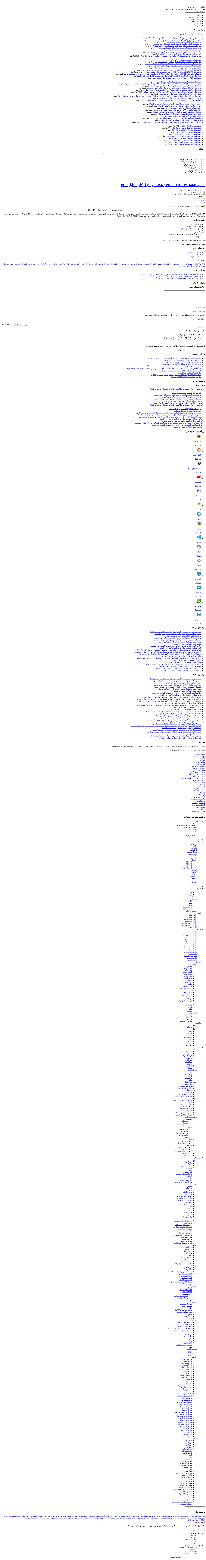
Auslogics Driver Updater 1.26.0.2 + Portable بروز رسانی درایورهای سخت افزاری (172, 90)
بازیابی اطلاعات (186, 1377)
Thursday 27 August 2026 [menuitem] (188, 1547)
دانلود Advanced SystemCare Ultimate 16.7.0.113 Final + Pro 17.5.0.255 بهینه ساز (173, 64)
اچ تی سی (188, 1074)
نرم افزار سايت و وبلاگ (184, 1416)
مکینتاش (198, 1023)
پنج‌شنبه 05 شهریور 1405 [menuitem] (192, 1545)
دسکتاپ (194, 1320)
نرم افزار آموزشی (185, 1404)
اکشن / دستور (187, 994)
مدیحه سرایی (187, 907)
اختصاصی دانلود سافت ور (187, 1178)
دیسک (190, 1035)
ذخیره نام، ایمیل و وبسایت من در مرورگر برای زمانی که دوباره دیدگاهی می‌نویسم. (174, 315)
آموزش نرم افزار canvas (192, 366)
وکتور (33, 1518)
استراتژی (193, 844)
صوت (199, 888)
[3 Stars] (189, 194)
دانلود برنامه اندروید (198, 766)
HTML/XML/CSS (185, 1290)
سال (197, 385)
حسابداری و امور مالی (184, 1196)
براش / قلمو (188, 996)
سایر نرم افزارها (186, 1387)
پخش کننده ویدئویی (185, 1485)
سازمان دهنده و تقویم (184, 1198)
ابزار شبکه (188, 1249)
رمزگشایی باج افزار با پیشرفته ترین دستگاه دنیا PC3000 (181, 728)
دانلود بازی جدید (39, 1516)
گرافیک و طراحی (190, 835)
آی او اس (189, 1119)
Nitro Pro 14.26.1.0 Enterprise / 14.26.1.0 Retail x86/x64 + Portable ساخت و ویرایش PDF (169, 92)
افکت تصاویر (164, 1516)
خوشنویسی (188, 974)
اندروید (190, 1127)
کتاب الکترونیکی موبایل (184, 1088)
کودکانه (189, 895)
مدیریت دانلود (187, 1259)
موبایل (199, 34)
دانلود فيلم (193, 917)
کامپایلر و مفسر (186, 1278)
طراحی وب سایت (186, 1021)
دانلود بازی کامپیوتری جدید (156, 1518)
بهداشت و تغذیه (186, 1306)
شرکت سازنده (191, 1066)
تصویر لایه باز (187, 968)
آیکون (190, 966)
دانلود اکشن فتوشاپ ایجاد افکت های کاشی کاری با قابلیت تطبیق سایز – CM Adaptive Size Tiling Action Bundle (162, 369)
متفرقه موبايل (191, 1090)
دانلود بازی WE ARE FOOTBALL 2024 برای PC (183, 136)
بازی (181, 34)
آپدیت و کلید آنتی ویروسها (183, 1221)
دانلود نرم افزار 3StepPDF (71, 264)
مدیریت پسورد (187, 1239)
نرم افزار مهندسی (185, 1426)
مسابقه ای (193, 876)
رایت (190, 1341)
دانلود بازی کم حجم (130, 1518)
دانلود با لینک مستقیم (193, 252)
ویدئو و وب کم (187, 1217)
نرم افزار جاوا (183, 1143)
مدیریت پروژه (187, 1204)
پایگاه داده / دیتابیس (185, 1274)
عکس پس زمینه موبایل (184, 1086)
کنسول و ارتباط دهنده (184, 1396)
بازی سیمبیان (183, 1147)
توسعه (190, 1033)
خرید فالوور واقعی (198, 803)
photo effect (188, 1516)
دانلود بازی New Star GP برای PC (188, 134)
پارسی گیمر (201, 795)
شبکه (195, 831)
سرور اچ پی (201, 801)
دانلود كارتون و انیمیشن (188, 923)
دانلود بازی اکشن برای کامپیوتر (75, 1516)
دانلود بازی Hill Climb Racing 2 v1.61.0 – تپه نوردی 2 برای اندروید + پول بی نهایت (172, 70)
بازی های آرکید (187, 1056)
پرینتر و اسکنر (187, 1192)
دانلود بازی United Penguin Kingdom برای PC (184, 128)
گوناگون (194, 872)
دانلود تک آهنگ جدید (198, 790)
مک (195, 880)
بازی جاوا (184, 1141)
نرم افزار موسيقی (185, 1504)
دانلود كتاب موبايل (190, 952)
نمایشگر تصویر (187, 1475)
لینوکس (189, 1351)
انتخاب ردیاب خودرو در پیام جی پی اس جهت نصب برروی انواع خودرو (176, 730)
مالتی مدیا (193, 837)
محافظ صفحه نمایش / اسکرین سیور (179, 1328)
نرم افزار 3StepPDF (28, 264)
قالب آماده (193, 1013)
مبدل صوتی (188, 1498)
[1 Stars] (202, 194)
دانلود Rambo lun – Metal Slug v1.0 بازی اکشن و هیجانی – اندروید (178, 62)
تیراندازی (193, 850)
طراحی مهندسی (186, 1465)
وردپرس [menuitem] (194, 1535)
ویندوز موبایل (187, 1155)
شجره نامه (188, 1314)
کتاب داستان (192, 960)
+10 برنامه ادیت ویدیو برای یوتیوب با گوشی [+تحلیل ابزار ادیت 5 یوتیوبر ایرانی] (173, 664)
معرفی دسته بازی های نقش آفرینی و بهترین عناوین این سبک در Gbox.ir (176, 736)
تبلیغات (198, 15)
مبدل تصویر (188, 1471)
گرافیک (198, 962)
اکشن (194, 846)
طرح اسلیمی (187, 976)
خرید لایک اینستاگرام (198, 772)
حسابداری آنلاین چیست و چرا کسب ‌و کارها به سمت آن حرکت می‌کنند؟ (175, 38)
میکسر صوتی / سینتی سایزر (182, 1502)
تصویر (194, 964)
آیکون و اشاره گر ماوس (183, 1322)
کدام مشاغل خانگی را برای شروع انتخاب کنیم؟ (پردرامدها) (180, 54)
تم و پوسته (188, 1324)
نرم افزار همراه (186, 1430)
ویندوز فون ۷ (187, 1153)
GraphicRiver (181, 1516)
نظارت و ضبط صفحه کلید (183, 1243)
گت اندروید (201, 764)
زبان (190, 1170)
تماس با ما (197, 25)
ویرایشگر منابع (187, 1284)
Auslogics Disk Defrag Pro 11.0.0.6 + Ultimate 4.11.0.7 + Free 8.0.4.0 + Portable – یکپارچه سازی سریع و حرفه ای (161, 96)
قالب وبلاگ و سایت (181, 1296)
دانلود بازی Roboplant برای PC (189, 132)
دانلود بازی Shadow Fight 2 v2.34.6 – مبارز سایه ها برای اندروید (179, 78)
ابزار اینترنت (188, 1247)
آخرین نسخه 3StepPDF (189, 264)
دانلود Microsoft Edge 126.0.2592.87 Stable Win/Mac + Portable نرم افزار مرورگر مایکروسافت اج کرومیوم (163, 84)
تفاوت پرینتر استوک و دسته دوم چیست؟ (186, 50)
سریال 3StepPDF (55, 264)
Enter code (201, 327)
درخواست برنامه (195, 17)
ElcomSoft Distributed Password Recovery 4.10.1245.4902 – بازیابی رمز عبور (174, 364)
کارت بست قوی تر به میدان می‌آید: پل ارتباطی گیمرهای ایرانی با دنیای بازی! (174, 732)
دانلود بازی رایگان (7, 1516)
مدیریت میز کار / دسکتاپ (183, 1330)
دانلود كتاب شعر (191, 941)
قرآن (190, 905)
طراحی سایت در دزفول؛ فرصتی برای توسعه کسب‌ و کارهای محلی (177, 40)
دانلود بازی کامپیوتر (198, 780)
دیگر (190, 1231)
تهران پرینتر (201, 807)
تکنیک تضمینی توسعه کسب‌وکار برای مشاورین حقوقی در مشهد (178, 668)
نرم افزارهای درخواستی (183, 1182)
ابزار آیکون (188, 1442)
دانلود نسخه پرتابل (194, 254)
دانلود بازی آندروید (105, 1516)
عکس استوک (187, 978)
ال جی (190, 1076)
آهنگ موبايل (188, 1084)
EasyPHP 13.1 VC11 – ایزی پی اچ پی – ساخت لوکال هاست (180, 371)
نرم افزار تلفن (187, 1410)
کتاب (199, 929)
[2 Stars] (195, 194)
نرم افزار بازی (187, 1408)
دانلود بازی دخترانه (30, 1516)
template (199, 1516)
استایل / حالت (187, 992)
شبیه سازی (193, 854)
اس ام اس (188, 1092)
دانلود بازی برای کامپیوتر (49, 1516)
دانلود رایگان (70, 1518)
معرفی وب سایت (186, 1180)
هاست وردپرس (199, 797)
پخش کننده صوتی (186, 1483)
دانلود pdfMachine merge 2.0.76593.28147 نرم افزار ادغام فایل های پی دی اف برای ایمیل (170, 274)
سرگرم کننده (192, 852)
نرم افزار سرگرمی (185, 1418)
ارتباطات (193, 1206)
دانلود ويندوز (188, 1383)
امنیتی (190, 1102)
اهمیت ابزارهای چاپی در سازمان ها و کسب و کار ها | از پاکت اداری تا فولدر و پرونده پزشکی (168, 413)
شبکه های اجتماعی (185, 1108)
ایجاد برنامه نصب (186, 1270)
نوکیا (190, 1080)
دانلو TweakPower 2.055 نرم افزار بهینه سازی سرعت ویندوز (180, 94)
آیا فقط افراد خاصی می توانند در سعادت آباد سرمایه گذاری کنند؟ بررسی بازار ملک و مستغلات (168, 423)
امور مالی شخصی (185, 1304)
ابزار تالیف (188, 1188)
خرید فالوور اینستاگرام (197, 774)
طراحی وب (188, 1300)
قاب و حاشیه (187, 980)
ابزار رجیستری (187, 1361)
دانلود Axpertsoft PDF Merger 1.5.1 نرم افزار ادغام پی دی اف (179, 279)
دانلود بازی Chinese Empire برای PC (188, 130)
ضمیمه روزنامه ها (190, 956)
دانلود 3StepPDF (104, 264)
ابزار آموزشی (187, 1161)
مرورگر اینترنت (186, 1261)
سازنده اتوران (187, 1343)
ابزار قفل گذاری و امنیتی (183, 1225)
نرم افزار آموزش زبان (184, 1402)
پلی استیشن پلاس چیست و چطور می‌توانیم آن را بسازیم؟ (180, 670)
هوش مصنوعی (187, 1434)
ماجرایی (194, 874)
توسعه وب (193, 1286)
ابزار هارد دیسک (186, 1367)
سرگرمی (189, 1058)
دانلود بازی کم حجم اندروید (118, 1518)
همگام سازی (187, 1432)
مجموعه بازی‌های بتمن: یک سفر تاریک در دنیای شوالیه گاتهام (179, 666)
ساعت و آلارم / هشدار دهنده (182, 1326)
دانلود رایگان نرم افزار (189, 228)
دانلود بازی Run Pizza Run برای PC (188, 138)
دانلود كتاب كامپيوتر (190, 945)
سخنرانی (193, 897)
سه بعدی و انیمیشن (190, 827)
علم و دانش (188, 1172)
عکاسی (194, 833)
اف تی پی (189, 1253)
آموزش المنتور (200, 754)
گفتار (190, 1495)
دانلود (142, 1516)
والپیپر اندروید (183, 1135)
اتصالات (189, 1208)
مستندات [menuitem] (193, 1537)
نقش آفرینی (192, 882)
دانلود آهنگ (193, 915)
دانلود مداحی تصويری (189, 925)
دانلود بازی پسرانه (200, 1518)
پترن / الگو (188, 998)
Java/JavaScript (187, 1292)
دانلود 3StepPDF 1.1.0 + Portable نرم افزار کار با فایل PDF (163, 185)
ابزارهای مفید (187, 1371)
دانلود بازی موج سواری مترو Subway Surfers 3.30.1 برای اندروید (178, 68)
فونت (195, 1003)
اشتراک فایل (187, 1251)
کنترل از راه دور (186, 1257)
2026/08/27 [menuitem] (193, 1549)
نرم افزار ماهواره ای (185, 1424)
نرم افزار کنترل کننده (184, 1422)
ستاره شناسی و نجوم (184, 1312)
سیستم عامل (192, 829)
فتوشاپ (194, 990)
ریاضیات (189, 1168)
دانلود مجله (193, 954)
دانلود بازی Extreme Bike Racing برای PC (186, 144)
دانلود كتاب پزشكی (190, 937)
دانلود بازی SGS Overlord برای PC (188, 126)
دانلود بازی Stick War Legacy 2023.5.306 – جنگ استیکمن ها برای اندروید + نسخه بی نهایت (169, 72)
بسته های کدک (187, 1481)
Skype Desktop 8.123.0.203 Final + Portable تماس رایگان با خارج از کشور (175, 86)
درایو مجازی (188, 1336)
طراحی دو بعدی (186, 1461)
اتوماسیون (188, 1373)
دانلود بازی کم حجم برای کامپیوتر (88, 1518)
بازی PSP (189, 866)
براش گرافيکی (187, 1451)
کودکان (194, 870)
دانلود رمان (193, 933)
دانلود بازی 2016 (122, 1516)
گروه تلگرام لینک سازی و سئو (190, 60)
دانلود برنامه (76, 1518)
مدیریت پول (184, 1106)
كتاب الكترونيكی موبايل (184, 1094)
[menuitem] (101, 1533)
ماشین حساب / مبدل (184, 1200)
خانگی (194, 1302)
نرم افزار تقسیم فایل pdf (188, 266)
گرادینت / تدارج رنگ (185, 1001)
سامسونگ (188, 1078)
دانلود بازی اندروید (199, 768)
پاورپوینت (189, 1017)
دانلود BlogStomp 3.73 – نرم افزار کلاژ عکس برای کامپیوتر (180, 362)
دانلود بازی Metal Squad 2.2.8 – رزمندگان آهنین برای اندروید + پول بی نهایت (174, 358)
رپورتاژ (198, 886)
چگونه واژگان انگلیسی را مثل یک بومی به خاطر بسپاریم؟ (181, 421)
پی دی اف (188, 190)
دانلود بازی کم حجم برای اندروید (104, 1518)
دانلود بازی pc (114, 1516)
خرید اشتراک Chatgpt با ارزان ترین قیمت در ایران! (183, 42)
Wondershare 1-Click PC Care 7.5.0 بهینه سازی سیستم (182, 360)
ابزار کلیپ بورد (187, 1365)
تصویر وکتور (188, 970)
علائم (190, 1009)
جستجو (178, 1557)
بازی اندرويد (184, 1129)
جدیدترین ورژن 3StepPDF (120, 264)
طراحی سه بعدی (186, 1463)
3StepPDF (201, 264)
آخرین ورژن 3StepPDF (171, 264)
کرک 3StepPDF (42, 264)
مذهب (190, 1318)
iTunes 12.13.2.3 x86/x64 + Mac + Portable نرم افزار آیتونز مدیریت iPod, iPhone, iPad (170, 76)
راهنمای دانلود (196, 19)
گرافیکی (189, 1043)
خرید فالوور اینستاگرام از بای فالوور (192, 778)
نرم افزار (194, 34)
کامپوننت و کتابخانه (185, 1280)
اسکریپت (197, 839)
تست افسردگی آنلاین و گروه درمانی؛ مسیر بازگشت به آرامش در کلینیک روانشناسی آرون (169, 417)
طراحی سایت (196, 21)
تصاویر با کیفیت (147, 1516)
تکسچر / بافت (187, 972)
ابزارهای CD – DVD (185, 1369)
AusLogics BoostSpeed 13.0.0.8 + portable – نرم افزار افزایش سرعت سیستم (174, 88)
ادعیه (190, 901)
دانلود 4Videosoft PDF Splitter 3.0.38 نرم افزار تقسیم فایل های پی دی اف (175, 276)
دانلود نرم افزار (53, 1518)
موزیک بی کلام (191, 911)
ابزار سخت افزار (186, 1363)
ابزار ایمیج (188, 1334)
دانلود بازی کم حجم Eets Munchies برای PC (186, 377)
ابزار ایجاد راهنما (186, 1267)
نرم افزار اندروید (182, 1133)
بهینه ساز (189, 1379)
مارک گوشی (192, 1070)
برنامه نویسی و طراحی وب (187, 825)
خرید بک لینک (200, 784)
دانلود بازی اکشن (87, 1516)
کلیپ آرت (188, 982)
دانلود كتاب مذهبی (190, 948)
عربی (190, 1007)
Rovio (190, 1068)
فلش (195, 856)
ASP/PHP (188, 1288)
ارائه (190, 1190)
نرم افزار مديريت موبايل (183, 1096)
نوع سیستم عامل (190, 1117)
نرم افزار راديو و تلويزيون (183, 1412)
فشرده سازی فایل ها (184, 1394)
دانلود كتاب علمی (190, 943)
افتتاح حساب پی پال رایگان (191, 734)
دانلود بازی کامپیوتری (168, 1518)
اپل (191, 1072)
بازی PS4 (189, 864)
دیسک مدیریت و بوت (185, 1385)
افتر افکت (188, 1015)
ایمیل (190, 1210)
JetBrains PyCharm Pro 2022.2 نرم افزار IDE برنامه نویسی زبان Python (176, 375)
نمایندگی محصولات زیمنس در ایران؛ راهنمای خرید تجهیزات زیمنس (177, 46)
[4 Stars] (183, 194)
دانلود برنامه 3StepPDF (90, 264)
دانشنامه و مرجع (186, 1166)
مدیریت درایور (187, 1398)
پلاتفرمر (194, 848)
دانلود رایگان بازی (62, 1518)
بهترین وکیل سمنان (198, 811)
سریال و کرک (187, 1389)
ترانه (195, 890)
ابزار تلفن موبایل (186, 1359)
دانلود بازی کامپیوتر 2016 (180, 1518)
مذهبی (194, 899)
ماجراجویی (188, 1060)
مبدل (190, 1347)
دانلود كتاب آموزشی (190, 935)
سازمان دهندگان (186, 1104)
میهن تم (202, 760)
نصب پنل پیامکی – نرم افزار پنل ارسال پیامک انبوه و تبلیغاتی (180, 738)
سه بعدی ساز (187, 1459)
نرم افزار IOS (183, 1125)
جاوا (190, 1139)
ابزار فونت (188, 1447)
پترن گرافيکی (187, 1453)
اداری (195, 190)
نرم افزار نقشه (187, 1428)
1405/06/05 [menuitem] (193, 1551)
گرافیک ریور (29, 1518)
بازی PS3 (189, 862)
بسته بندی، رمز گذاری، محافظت (180, 1272)
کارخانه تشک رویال (198, 805)
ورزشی (194, 884)
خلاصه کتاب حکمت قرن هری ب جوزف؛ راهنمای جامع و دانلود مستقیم (176, 52)
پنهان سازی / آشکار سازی (183, 1227)
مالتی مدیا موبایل (190, 1082)
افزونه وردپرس (199, 756)
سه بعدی (189, 1019)
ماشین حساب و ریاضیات (183, 1113)
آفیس (190, 1186)
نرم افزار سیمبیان (181, 1151)
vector (203, 1516)
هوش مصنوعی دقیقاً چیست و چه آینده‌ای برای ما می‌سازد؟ (180, 48)
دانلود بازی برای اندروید (61, 1516)
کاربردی (189, 1041)
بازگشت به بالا (200, 1522)
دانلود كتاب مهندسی (190, 950)
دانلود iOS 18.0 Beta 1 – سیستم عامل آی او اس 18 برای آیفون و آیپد (177, 66)
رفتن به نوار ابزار (199, 1529)
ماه (200, 385)
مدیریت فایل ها (187, 1400)
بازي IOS (185, 1121)
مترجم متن (188, 1202)
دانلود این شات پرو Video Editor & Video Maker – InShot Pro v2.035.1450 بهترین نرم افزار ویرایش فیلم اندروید (162, 74)
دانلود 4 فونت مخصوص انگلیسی (189, 373)
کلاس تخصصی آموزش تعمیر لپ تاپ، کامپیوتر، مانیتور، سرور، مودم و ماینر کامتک (172, 720)
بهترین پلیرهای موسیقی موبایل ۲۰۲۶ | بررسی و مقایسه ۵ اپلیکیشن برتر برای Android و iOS (168, 56)
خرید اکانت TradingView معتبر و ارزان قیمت (185, 409)
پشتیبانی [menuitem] (194, 1541)
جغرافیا (189, 1164)
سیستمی (189, 1392)
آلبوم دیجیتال (187, 1440)
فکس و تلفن (187, 1214)
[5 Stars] (176, 194)
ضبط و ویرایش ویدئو (185, 1493)
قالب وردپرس (200, 758)
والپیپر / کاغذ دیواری (185, 988)
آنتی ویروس (188, 1223)
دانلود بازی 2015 (130, 1516)
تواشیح (190, 903)
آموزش (198, 821)
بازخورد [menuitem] (194, 1543)
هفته (203, 385)
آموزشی (194, 1159)
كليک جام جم (192, 958)
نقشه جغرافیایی (186, 986)
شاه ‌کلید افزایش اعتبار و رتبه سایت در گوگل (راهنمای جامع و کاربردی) (176, 724)
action (176, 1516)
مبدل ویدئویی (187, 1500)
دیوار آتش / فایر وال (185, 1233)
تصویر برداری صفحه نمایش (182, 1489)
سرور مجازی (200, 770)
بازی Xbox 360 (187, 868)
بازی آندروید (155, 1516)
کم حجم (194, 858)
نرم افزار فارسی (186, 1420)
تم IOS (185, 1123)
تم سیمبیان (184, 1149)
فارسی (189, 1011)
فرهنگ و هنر (187, 1316)
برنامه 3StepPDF (156, 264)
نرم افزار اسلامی (186, 1406)
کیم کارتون (197, 23)
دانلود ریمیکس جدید (198, 788)
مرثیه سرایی (187, 909)
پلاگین (190, 1455)
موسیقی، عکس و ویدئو (184, 1115)
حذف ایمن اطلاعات (185, 1229)
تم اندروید (184, 1131)
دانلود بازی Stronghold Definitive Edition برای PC (183, 140)
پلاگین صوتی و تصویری (184, 1487)
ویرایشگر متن (187, 1436)
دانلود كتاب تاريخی (190, 939)
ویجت (186, 1137)
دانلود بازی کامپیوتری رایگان (142, 1518)
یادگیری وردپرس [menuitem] (191, 1539)
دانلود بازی (137, 1516)
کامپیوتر (189, 1176)
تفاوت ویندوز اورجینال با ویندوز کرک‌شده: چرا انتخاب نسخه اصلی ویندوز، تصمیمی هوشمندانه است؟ (166, 726)
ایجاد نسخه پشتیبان (185, 1375)
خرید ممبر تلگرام (199, 776)
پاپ (191, 892)
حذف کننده (188, 1381)
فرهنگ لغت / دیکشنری (184, 1174)
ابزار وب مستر (187, 1294)
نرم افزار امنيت (186, 1241)
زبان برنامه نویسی (185, 1276)
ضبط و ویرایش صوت (184, 1491)
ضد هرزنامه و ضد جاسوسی (182, 1235)
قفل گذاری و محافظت (184, 1345)
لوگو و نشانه (188, 984)
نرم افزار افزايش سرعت (183, 1263)
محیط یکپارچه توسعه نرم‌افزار (181, 1282)
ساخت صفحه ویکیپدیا (197, 799)
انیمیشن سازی (187, 1449)
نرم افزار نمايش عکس (184, 1473)
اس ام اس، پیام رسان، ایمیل (182, 1100)
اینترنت (194, 1245)
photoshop (194, 1516)
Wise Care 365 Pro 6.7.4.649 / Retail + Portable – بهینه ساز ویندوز (178, 82)
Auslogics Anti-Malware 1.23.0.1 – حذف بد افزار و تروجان (180, 98)
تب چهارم (186, 34)
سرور (190, 1255)
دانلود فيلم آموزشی (190, 919)
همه (203, 34)
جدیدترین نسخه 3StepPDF (140, 264)
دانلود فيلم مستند (190, 921)
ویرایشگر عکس (186, 1477)
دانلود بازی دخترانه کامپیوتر (18, 1516)
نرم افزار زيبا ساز (186, 1414)
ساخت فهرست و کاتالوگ (183, 1310)
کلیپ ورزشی (192, 927)
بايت (195, 931)
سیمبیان (189, 1145)
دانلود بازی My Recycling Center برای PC (186, 142)
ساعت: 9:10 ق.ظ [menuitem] (190, 1553)
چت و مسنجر (187, 1212)
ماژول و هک (183, 1298)
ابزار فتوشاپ (187, 1445)
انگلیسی (189, 1005)
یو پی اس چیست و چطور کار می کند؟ (187, 411)
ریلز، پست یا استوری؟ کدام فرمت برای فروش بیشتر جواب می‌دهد (177, 44)
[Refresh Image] (21, 325)
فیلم (199, 913)
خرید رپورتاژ (201, 786)
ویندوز (190, 1355)
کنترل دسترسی (186, 1237)
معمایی (194, 878)
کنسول (194, 860)
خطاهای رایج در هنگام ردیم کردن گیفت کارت (185, 722)
